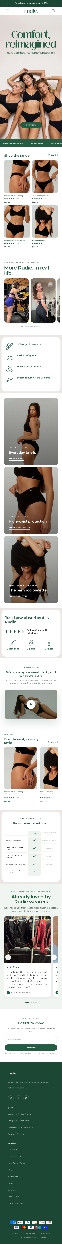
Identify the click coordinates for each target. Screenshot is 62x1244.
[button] (8, 11)
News (10, 1183)
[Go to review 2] (31, 1002)
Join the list (31, 1047)
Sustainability (14, 1156)
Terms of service (25, 1237)
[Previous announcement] (7, 3)
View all (53, 154)
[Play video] (31, 704)
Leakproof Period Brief (18, 1120)
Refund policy (31, 1233)
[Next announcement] (54, 3)
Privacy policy (44, 1233)
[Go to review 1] (27, 1002)
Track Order (13, 1196)
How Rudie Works (16, 1163)
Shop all (53, 742)
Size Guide (13, 1176)
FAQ (10, 1169)
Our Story (12, 1149)
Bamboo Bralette (16, 1134)
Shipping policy (40, 1237)
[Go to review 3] (33, 1002)
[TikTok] (18, 1098)
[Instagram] (11, 1098)
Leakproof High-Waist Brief (21, 1127)
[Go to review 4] (36, 1002)
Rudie (21, 1233)
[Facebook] (26, 1098)
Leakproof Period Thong (19, 1114)
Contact (11, 1190)
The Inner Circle (15, 1203)
